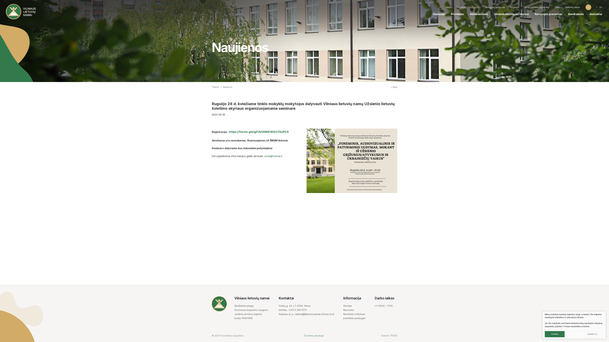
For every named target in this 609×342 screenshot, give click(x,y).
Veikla (449, 7)
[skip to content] (440, 7)
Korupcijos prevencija (548, 14)
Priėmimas (457, 14)
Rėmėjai (347, 305)
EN (600, 7)
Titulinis (215, 87)
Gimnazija (439, 14)
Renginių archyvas (495, 7)
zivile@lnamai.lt (273, 156)
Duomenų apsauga (314, 335)
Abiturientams (479, 14)
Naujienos (475, 7)
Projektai (514, 7)
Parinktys (592, 334)
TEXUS (393, 335)
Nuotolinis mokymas (354, 314)
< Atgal (394, 87)
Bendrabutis (576, 14)
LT (597, 7)
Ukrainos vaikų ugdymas (536, 7)
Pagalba (461, 7)
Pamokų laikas (572, 7)
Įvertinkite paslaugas (354, 318)
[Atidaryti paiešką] (588, 7)
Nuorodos (348, 309)
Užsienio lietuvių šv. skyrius (511, 14)
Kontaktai (596, 14)
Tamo (557, 7)
